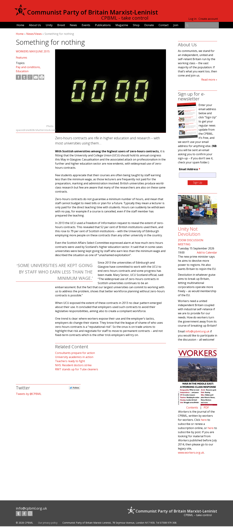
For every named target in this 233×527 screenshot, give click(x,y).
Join (175, 25)
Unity (49, 25)
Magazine (121, 25)
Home (20, 25)
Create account (208, 19)
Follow (76, 387)
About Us (35, 25)
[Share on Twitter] (24, 77)
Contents (192, 407)
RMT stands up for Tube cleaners (76, 369)
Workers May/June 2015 (33, 51)
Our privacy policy (47, 522)
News (73, 25)
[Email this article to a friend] (35, 77)
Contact (164, 25)
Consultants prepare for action (75, 353)
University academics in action (74, 357)
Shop (136, 25)
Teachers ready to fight (70, 361)
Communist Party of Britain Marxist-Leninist (92, 12)
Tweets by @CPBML (28, 394)
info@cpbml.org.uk (197, 331)
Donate (149, 25)
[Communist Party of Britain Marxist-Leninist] (20, 14)
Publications (103, 25)
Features (21, 57)
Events (86, 25)
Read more (208, 79)
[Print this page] (41, 77)
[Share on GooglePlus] (30, 77)
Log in (192, 19)
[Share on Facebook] (18, 77)
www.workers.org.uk (191, 452)
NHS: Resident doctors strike (73, 365)
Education (22, 71)
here (204, 420)
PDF (206, 407)
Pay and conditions (28, 67)
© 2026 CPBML (24, 522)
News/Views (34, 34)
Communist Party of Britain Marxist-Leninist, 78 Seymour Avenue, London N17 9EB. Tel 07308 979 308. (119, 522)
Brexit (61, 25)
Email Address (189, 169)
